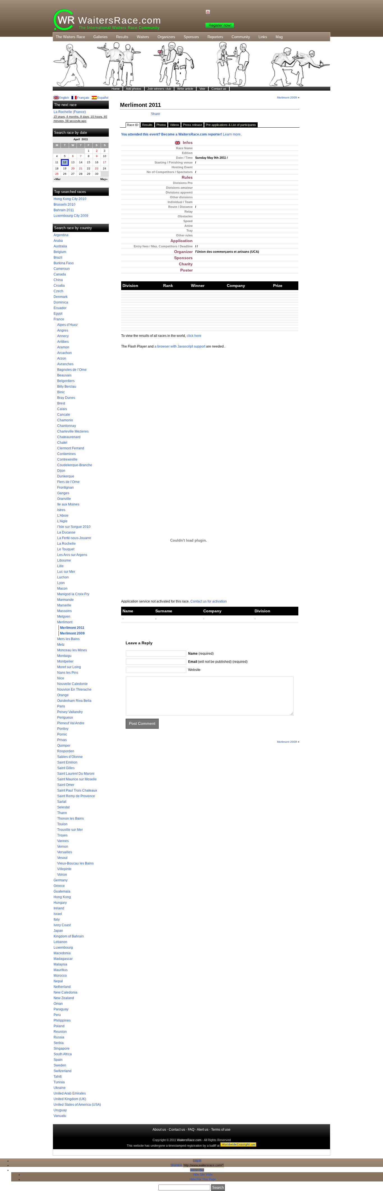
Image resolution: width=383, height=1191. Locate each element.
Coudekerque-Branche (74, 465)
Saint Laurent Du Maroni (75, 774)
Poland (59, 1026)
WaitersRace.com (119, 20)
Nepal (58, 981)
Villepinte (64, 869)
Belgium (60, 252)
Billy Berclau (66, 386)
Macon (62, 588)
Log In (197, 1160)
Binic (61, 392)
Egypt (58, 314)
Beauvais (64, 375)
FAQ (191, 1130)
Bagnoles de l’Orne (72, 370)
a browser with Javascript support (179, 346)
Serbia (59, 1043)
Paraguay (61, 1009)
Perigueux (65, 717)
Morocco (60, 976)
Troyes (62, 835)
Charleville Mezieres (73, 431)
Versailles (64, 852)
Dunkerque (65, 476)
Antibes (63, 342)
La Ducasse (66, 532)
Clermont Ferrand (70, 448)
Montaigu (64, 656)
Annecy (63, 336)
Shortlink (176, 1165)
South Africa (63, 1054)
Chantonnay (66, 426)
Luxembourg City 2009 (71, 216)
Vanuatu (60, 1116)
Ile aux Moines (68, 504)
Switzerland (62, 1071)
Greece (59, 886)
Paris (61, 706)
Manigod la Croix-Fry (73, 594)
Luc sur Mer (66, 572)
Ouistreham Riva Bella (74, 701)
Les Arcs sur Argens (72, 555)
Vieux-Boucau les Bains (75, 863)
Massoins (64, 611)
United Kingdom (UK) (70, 1099)
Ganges (63, 493)
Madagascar (63, 959)
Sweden (60, 1065)
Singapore (62, 1048)
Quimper (63, 746)
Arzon (61, 358)
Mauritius (61, 970)
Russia (59, 1037)
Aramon (63, 347)
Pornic (62, 734)
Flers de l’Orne (68, 482)
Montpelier (65, 661)
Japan (58, 931)
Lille (60, 566)
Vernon (62, 847)
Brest (61, 403)
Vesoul (62, 858)
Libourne (64, 560)
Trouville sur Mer (70, 830)
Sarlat (61, 802)
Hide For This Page (203, 1179)
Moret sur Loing (69, 667)
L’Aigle (62, 521)
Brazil (58, 257)
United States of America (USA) (77, 1105)
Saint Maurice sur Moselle (77, 779)
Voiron (62, 875)
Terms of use (220, 1130)
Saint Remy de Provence (76, 796)
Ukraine (60, 1088)
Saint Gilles (66, 768)
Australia (60, 246)
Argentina (61, 235)
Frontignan (65, 487)
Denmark (61, 297)
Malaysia (60, 964)
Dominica (61, 302)
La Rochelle (66, 544)
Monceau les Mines (72, 650)
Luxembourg (63, 947)
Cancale (63, 415)
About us (159, 1130)
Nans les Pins (67, 673)
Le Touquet (65, 549)
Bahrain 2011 (64, 210)
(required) (201, 654)
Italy (57, 919)
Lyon (61, 583)
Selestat (63, 807)
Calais (62, 409)
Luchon (63, 577)
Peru (57, 1015)
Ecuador (60, 308)
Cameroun (62, 269)
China (58, 280)
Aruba (58, 241)
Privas (62, 740)
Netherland (62, 987)
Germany (61, 880)
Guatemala (62, 891)
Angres (62, 330)
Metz (60, 645)
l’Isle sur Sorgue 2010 (74, 527)
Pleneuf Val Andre (70, 723)
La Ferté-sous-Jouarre (74, 538)
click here (194, 336)
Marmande (65, 600)
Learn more (232, 134)
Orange (63, 695)
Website (194, 670)
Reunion (60, 1032)
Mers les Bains (68, 639)
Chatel (62, 443)
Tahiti (58, 1077)
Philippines (62, 1020)
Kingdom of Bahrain (69, 936)
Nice (60, 678)
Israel (58, 914)
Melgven (63, 617)
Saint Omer (65, 785)
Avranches (65, 364)
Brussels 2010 (64, 204)
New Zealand (64, 998)
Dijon (61, 471)
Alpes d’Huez (67, 325)
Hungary (60, 903)
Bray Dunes (66, 398)
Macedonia (62, 953)
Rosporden (65, 751)
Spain (58, 1060)
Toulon (62, 824)
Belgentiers (66, 381)
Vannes (63, 841)
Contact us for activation (208, 601)
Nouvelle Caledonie (72, 684)
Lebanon (60, 942)
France (59, 319)
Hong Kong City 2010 (70, 199)
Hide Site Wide (203, 1174)
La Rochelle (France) (70, 112)
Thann (62, 813)
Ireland (59, 908)
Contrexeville (67, 459)
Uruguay (60, 1110)
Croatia (59, 286)
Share (155, 114)
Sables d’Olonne (70, 757)
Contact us (177, 1130)
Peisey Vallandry (70, 712)
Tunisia (59, 1082)
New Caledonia (65, 992)
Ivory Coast (62, 925)
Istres (61, 510)
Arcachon (64, 353)
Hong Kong (62, 897)
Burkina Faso (64, 263)
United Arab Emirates (70, 1093)
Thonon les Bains (70, 818)
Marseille (64, 605)
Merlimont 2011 (72, 628)
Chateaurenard (68, 437)
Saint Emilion (67, 762)
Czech (58, 291)
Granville (64, 499)
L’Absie (62, 516)
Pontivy (62, 729)
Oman (58, 1004)
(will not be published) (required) (218, 662)
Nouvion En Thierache (74, 689)
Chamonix (65, 420)
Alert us (202, 1130)
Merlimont (64, 622)
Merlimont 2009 (72, 633)
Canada (60, 274)
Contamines (66, 454)
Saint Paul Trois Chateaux (77, 790)
